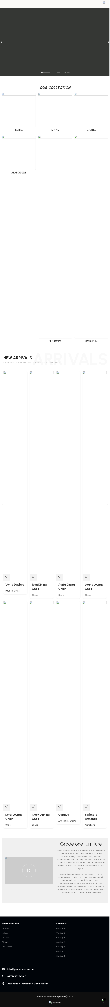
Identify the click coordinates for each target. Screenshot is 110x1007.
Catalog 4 (60, 942)
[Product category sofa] (55, 113)
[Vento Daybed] (15, 472)
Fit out (5, 942)
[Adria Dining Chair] (68, 472)
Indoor (5, 933)
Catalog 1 (60, 928)
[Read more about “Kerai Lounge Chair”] (6, 807)
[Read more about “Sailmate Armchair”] (86, 807)
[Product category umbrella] (91, 240)
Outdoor (6, 928)
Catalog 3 (60, 937)
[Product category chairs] (91, 113)
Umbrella (6, 937)
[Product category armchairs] (19, 156)
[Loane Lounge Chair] (95, 472)
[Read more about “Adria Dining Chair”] (59, 577)
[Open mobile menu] (3, 4)
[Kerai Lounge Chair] (15, 702)
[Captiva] (68, 702)
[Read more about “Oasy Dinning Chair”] (33, 807)
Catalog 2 (60, 933)
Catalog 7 (60, 956)
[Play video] (29, 870)
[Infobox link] (105, 4)
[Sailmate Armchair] (95, 702)
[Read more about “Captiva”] (59, 807)
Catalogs (61, 923)
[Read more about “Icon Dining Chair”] (33, 577)
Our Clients (7, 947)
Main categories (10, 923)
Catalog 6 (60, 951)
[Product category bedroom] (55, 240)
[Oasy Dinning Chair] (42, 702)
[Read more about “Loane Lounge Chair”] (86, 577)
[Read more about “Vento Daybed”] (6, 577)
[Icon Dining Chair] (42, 472)
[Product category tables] (19, 113)
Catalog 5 (60, 947)
